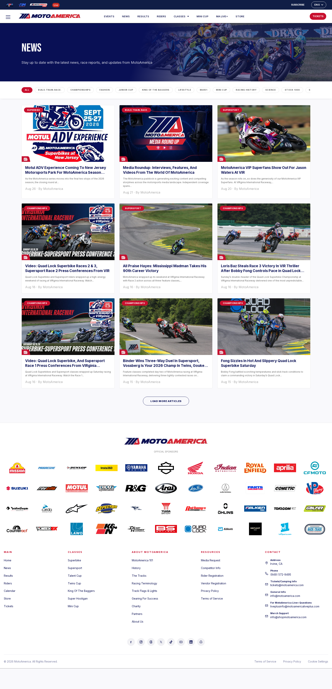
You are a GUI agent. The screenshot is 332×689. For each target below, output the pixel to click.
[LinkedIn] (191, 642)
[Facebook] (131, 642)
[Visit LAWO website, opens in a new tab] (77, 528)
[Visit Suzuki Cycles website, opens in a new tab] (17, 488)
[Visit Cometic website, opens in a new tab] (285, 488)
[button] (294, 16)
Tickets (8, 606)
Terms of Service (212, 598)
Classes (179, 16)
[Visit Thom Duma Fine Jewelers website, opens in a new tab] (285, 508)
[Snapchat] (201, 642)
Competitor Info (211, 568)
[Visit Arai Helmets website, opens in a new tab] (166, 488)
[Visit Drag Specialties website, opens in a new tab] (106, 488)
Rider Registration (212, 575)
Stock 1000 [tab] (292, 90)
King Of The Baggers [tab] (155, 90)
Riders (161, 16)
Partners (137, 613)
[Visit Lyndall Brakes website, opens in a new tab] (136, 508)
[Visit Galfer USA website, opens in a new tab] (315, 508)
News (126, 16)
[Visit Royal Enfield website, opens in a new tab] (255, 467)
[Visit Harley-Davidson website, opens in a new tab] (166, 467)
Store (240, 16)
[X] (161, 642)
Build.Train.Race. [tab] (49, 90)
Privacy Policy (210, 590)
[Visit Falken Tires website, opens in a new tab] (255, 508)
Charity (136, 606)
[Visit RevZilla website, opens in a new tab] (47, 488)
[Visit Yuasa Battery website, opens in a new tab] (166, 508)
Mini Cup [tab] (221, 90)
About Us (137, 621)
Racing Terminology (144, 583)
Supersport (75, 568)
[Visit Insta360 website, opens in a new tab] (106, 467)
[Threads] (151, 642)
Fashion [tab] (104, 90)
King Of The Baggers (81, 590)
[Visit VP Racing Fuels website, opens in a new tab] (315, 488)
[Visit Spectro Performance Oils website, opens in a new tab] (106, 508)
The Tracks (139, 575)
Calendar (9, 590)
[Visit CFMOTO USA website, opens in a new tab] (315, 467)
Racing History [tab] (246, 90)
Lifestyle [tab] (184, 90)
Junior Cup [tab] (126, 90)
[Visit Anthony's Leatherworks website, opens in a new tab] (195, 508)
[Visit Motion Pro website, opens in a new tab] (195, 488)
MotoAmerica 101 (142, 560)
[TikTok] (171, 642)
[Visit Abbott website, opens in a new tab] (225, 528)
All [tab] (27, 90)
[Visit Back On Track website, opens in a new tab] (315, 528)
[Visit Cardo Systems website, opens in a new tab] (47, 508)
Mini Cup (202, 16)
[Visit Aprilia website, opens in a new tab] (285, 467)
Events (109, 16)
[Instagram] (141, 642)
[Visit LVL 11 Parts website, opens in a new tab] (285, 528)
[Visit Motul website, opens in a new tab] (77, 488)
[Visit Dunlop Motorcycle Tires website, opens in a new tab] (77, 467)
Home (7, 560)
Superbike (74, 560)
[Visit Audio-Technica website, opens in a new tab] (225, 488)
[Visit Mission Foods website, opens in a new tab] (17, 467)
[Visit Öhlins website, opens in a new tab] (225, 508)
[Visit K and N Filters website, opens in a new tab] (106, 528)
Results (143, 16)
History (136, 568)
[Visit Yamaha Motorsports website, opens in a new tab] (136, 467)
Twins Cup (74, 583)
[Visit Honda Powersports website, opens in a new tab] (195, 467)
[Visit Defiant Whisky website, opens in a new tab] (255, 528)
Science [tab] (270, 90)
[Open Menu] (10, 17)
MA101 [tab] (203, 90)
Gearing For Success (145, 598)
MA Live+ (222, 16)
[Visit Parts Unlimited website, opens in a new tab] (255, 488)
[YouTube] (181, 642)
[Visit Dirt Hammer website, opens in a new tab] (136, 528)
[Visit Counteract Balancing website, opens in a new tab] (17, 528)
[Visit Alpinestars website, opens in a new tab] (77, 508)
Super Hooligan (78, 598)
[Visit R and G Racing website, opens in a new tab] (136, 488)
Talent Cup (75, 575)
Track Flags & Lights (144, 590)
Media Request (210, 560)
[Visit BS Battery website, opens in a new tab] (166, 528)
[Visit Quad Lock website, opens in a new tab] (195, 528)
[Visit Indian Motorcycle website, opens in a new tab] (225, 467)
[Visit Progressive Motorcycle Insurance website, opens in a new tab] (47, 467)
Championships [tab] (80, 90)
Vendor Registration (213, 583)
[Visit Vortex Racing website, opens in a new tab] (47, 528)
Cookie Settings (318, 661)
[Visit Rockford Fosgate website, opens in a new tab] (17, 508)
